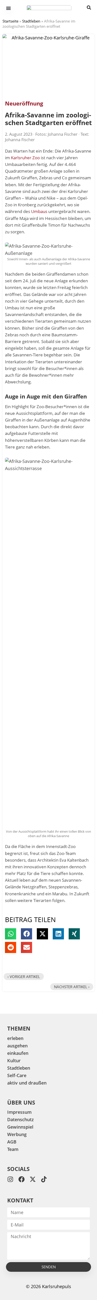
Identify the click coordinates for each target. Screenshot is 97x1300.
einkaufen (17, 1053)
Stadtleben (31, 21)
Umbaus (39, 211)
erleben (15, 1038)
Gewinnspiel (20, 1127)
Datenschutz (20, 1119)
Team (12, 1149)
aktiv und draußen (27, 1083)
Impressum (19, 1112)
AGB (11, 1142)
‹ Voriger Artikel (23, 976)
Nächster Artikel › (72, 986)
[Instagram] (10, 1179)
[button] (10, 933)
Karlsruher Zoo (25, 157)
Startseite (10, 21)
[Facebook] (21, 1179)
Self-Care (16, 1075)
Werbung (17, 1134)
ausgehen (17, 1046)
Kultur (14, 1060)
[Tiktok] (44, 1179)
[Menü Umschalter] (8, 8)
